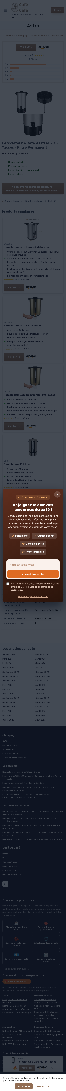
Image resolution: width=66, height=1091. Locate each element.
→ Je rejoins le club (33, 574)
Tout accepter (23, 1086)
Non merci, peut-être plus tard (33, 596)
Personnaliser (43, 1086)
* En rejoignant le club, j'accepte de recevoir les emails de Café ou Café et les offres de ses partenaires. (35, 586)
